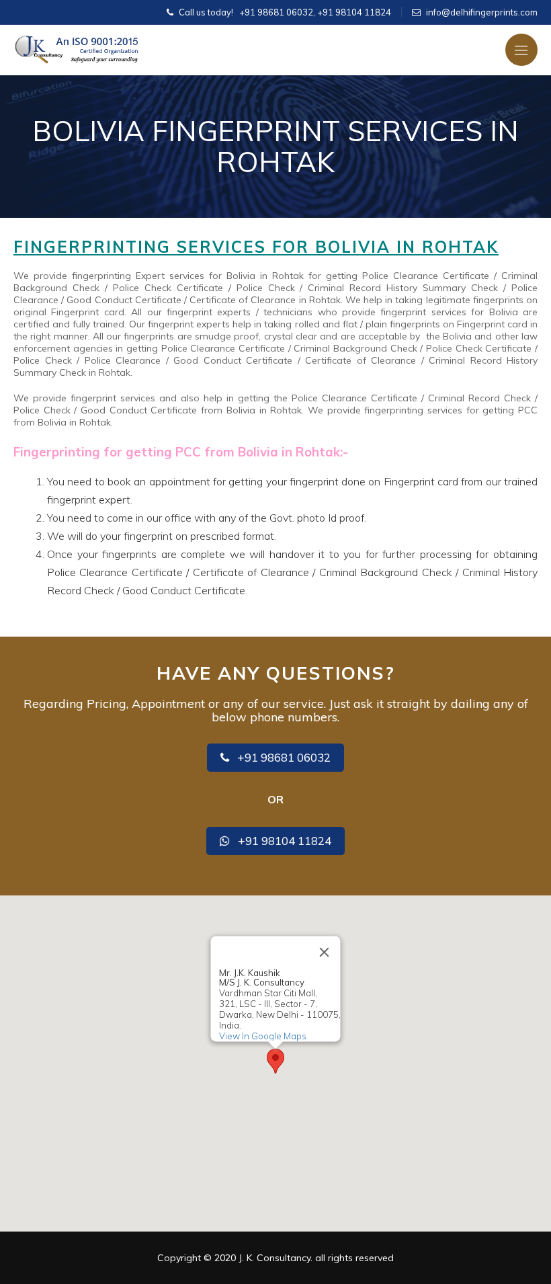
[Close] (324, 952)
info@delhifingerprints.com (482, 12)
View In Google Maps (262, 1036)
